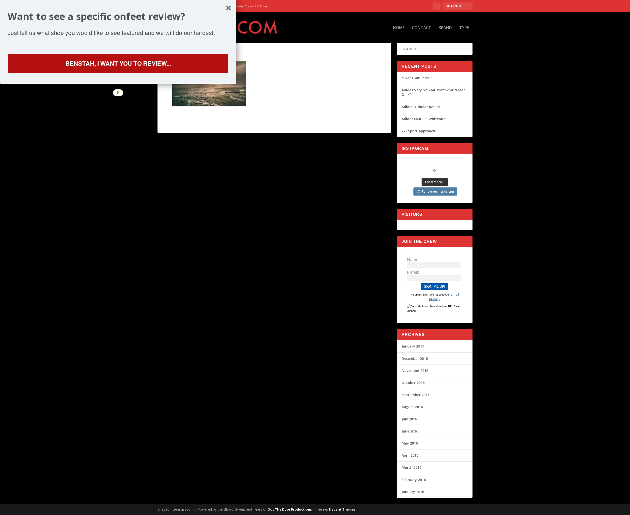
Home (399, 28)
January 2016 (413, 491)
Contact (421, 28)
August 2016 (412, 406)
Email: (413, 272)
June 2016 (410, 431)
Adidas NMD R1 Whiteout (423, 118)
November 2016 (415, 370)
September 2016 (415, 394)
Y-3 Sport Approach (418, 131)
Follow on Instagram (438, 191)
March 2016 (411, 467)
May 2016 (410, 443)
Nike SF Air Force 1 (417, 78)
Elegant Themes (342, 509)
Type (464, 28)
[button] (118, 16)
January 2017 (413, 346)
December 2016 (415, 358)
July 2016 (409, 419)
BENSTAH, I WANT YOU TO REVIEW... (118, 63)
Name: (413, 259)
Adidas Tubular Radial (421, 106)
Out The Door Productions (290, 509)
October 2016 (413, 382)
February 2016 (414, 479)
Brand (445, 28)
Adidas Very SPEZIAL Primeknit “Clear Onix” (433, 92)
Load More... (434, 182)
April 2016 (410, 455)
